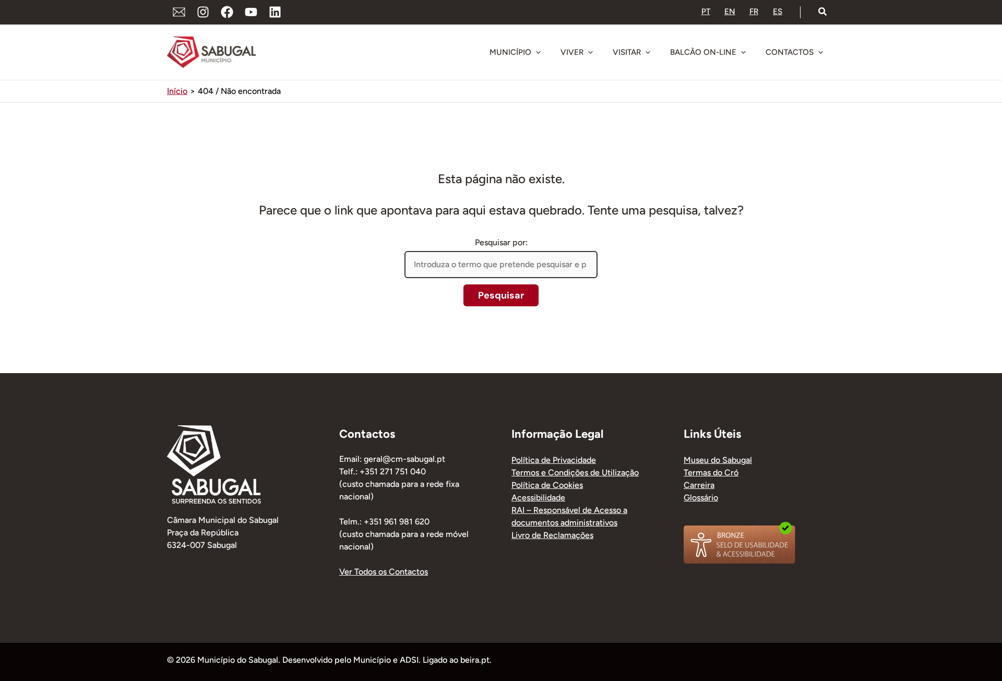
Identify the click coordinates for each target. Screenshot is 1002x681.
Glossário (701, 498)
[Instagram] (203, 12)
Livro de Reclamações (552, 535)
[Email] (179, 12)
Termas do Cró (711, 472)
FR (753, 11)
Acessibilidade (538, 498)
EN (729, 11)
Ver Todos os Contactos (383, 572)
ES (777, 11)
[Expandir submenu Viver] (590, 52)
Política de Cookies (547, 485)
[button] (823, 12)
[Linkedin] (275, 12)
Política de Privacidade (553, 460)
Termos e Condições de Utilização (575, 472)
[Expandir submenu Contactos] (820, 52)
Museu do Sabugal (718, 460)
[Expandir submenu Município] (538, 52)
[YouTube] (251, 12)
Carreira (699, 485)
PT (705, 11)
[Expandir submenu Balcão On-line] (743, 52)
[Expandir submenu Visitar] (647, 52)
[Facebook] (227, 12)
